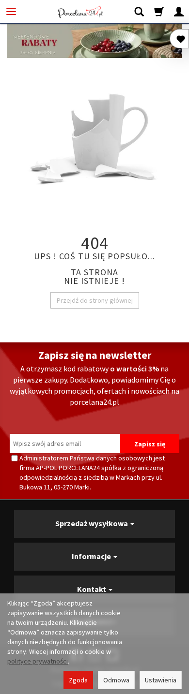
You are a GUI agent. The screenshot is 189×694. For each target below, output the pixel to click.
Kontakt (92, 589)
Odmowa (116, 680)
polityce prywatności (37, 661)
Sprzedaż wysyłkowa (92, 523)
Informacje (92, 556)
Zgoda (78, 680)
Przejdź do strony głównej (95, 300)
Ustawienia (160, 680)
